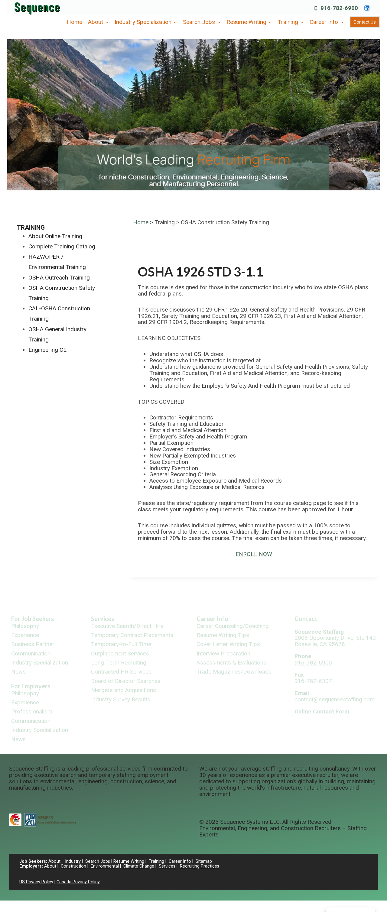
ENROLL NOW (254, 554)
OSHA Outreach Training (59, 277)
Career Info (212, 618)
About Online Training (55, 236)
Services (102, 618)
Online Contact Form (322, 711)
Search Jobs (97, 861)
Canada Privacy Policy (78, 882)
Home (74, 21)
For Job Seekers (32, 618)
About (54, 861)
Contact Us (364, 22)
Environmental (105, 866)
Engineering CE (47, 349)
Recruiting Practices (199, 866)
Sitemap (204, 861)
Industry (73, 861)
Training (31, 227)
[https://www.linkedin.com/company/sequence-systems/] (366, 8)
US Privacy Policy (36, 882)
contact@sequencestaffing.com (334, 699)
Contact (305, 618)
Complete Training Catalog (61, 246)
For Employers (30, 686)
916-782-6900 (313, 662)
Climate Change (138, 866)
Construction (73, 866)
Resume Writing (128, 861)
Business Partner (32, 644)
